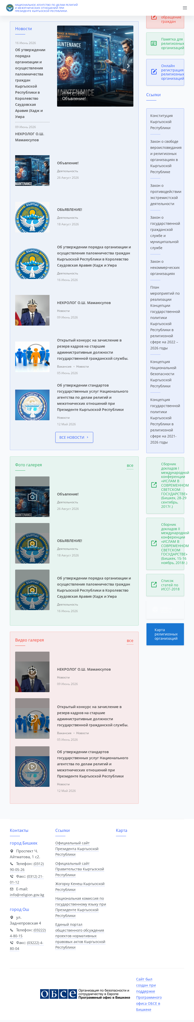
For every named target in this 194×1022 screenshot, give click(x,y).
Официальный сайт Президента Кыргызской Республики (77, 848)
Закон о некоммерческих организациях (165, 267)
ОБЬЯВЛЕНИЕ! (69, 209)
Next (128, 66)
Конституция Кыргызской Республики (161, 121)
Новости (63, 311)
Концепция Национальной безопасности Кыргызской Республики (163, 373)
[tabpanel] (95, 66)
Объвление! (74, 98)
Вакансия (64, 366)
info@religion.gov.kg (27, 894)
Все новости (71, 437)
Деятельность (67, 171)
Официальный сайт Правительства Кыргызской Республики (79, 869)
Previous (62, 66)
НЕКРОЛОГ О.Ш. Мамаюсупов (84, 302)
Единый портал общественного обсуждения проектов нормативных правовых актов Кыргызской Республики (80, 936)
